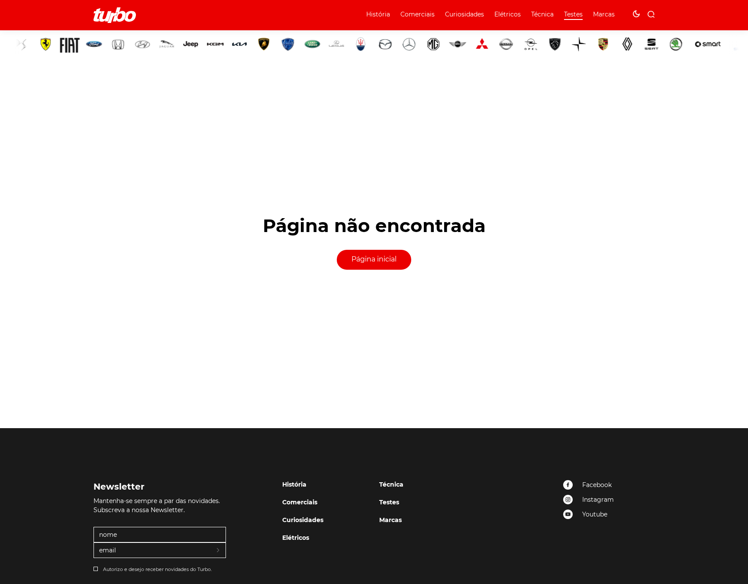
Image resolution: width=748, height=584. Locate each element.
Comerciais (417, 14)
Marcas (604, 14)
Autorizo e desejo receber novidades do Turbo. (157, 569)
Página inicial (374, 259)
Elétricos (507, 14)
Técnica (542, 14)
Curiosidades (464, 14)
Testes (573, 14)
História (378, 14)
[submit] (218, 550)
